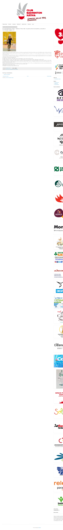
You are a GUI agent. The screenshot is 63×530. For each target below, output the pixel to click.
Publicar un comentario (7, 74)
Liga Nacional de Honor (12, 69)
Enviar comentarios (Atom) (9, 77)
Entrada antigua (49, 76)
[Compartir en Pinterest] (16, 68)
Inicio (27, 76)
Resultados (16, 69)
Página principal (5, 24)
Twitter (56, 83)
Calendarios (14, 24)
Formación (9, 24)
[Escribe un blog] (13, 68)
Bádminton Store (24, 24)
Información (29, 24)
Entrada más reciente (6, 76)
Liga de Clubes (7, 69)
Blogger (40, 527)
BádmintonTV (19, 24)
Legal (33, 24)
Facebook (56, 84)
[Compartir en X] (14, 68)
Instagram (56, 82)
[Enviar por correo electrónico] (12, 68)
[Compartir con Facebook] (15, 68)
